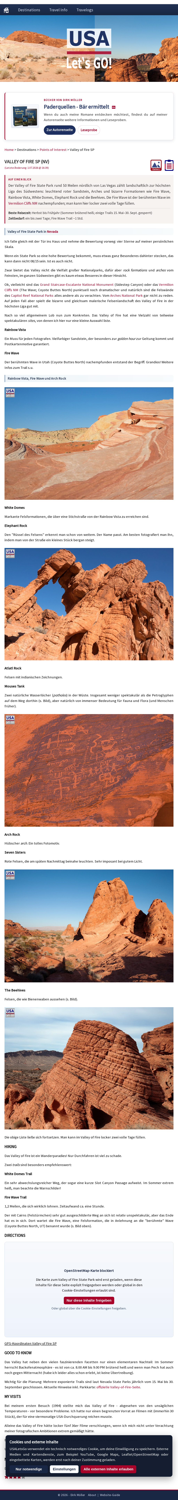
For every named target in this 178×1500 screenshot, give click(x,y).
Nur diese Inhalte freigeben (89, 1300)
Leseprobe (89, 130)
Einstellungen (64, 1469)
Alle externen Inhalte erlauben (108, 1469)
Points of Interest (53, 149)
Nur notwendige (29, 1469)
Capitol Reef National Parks (32, 295)
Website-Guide (110, 1495)
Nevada (52, 231)
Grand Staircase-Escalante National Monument (77, 284)
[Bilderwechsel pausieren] (171, 75)
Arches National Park (126, 295)
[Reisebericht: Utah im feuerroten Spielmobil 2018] (167, 169)
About (92, 1495)
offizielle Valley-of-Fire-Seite (118, 1387)
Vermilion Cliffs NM (22, 203)
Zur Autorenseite (60, 129)
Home (9, 149)
